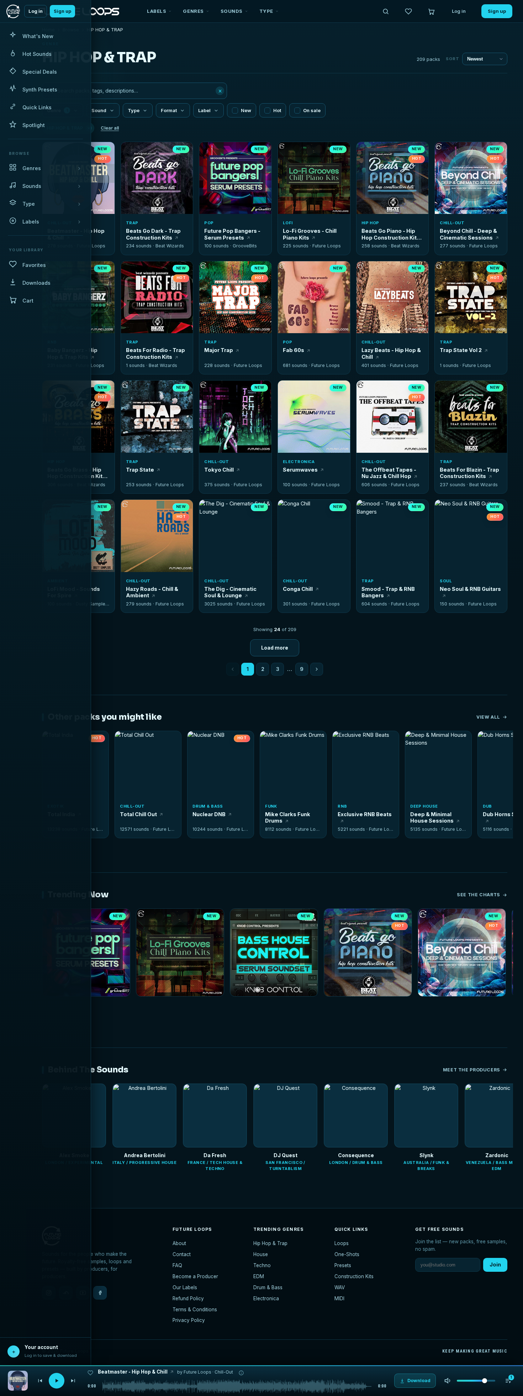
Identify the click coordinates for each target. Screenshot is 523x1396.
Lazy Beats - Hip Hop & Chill (391, 353)
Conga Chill (298, 589)
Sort (452, 58)
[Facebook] (100, 1293)
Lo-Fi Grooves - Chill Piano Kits (310, 234)
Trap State (140, 470)
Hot (277, 110)
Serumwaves (300, 470)
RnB (342, 806)
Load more (274, 648)
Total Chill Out (138, 814)
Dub (487, 806)
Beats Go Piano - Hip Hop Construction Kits (390, 234)
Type (266, 11)
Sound (98, 110)
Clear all (110, 128)
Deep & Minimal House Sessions (432, 817)
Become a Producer (195, 1276)
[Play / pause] (157, 178)
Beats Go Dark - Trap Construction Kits (153, 234)
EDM (258, 1276)
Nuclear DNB (209, 814)
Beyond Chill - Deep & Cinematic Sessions (468, 234)
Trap (132, 222)
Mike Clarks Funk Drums (287, 817)
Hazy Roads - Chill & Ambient (152, 592)
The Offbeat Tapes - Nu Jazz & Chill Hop (388, 473)
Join (495, 1264)
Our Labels (185, 1287)
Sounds (232, 11)
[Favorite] (130, 151)
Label (204, 110)
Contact (182, 1254)
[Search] (386, 11)
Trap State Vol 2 (461, 350)
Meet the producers (471, 1069)
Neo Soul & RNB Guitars (470, 589)
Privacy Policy (189, 1320)
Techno (262, 1265)
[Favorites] (408, 11)
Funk (271, 806)
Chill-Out (452, 222)
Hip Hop (370, 222)
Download (161, 206)
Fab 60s (293, 350)
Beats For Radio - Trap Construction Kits (155, 353)
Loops (341, 1243)
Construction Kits (354, 1276)
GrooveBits (245, 245)
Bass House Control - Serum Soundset (274, 1006)
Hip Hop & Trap (270, 1243)
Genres (193, 11)
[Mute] (448, 1381)
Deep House (424, 806)
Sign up (62, 11)
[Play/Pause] (56, 1381)
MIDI (339, 1298)
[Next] (73, 1380)
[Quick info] (105, 151)
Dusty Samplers (93, 604)
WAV (339, 1287)
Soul (446, 580)
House (260, 1254)
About (179, 1243)
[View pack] (18, 1381)
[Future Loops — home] (13, 11)
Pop (208, 222)
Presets (342, 1265)
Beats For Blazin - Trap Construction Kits (469, 473)
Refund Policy (188, 1298)
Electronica (299, 461)
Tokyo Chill (219, 470)
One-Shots (346, 1254)
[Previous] (39, 1380)
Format (169, 110)
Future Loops (91, 245)
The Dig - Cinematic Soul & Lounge (230, 592)
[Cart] (431, 11)
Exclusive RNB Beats (365, 814)
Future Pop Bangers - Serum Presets (232, 234)
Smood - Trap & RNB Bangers (388, 592)
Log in (35, 11)
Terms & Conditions (195, 1309)
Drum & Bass (207, 806)
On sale (312, 110)
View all (488, 717)
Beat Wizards (169, 245)
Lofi (288, 222)
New (246, 110)
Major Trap (218, 350)
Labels (156, 11)
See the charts (478, 894)
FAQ (177, 1265)
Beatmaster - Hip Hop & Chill (133, 1372)
